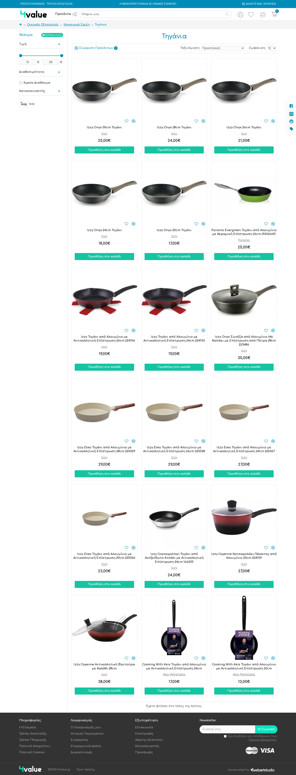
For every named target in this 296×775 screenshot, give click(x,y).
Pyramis (244, 240)
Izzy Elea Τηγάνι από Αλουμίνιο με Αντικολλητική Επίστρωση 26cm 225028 (174, 449)
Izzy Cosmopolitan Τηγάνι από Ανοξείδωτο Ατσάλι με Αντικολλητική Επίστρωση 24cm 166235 (174, 558)
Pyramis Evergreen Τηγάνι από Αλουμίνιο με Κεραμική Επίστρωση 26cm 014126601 (243, 232)
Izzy (104, 133)
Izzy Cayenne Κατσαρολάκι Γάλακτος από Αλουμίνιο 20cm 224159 (244, 556)
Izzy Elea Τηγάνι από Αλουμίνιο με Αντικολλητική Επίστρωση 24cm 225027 (244, 449)
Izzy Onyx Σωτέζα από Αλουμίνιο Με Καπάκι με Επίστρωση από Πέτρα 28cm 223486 (244, 340)
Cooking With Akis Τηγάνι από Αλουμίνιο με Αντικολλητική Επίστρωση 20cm (244, 666)
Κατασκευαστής (32, 91)
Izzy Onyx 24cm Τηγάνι (104, 230)
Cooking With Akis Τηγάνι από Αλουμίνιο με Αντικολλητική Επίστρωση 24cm (174, 666)
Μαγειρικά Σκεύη (77, 24)
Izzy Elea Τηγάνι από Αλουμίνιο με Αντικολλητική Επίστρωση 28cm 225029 (104, 449)
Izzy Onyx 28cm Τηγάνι (174, 127)
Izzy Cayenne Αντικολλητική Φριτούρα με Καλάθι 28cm (104, 666)
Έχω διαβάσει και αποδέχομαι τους (252, 738)
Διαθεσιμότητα (31, 72)
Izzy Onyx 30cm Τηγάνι (104, 127)
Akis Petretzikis (174, 674)
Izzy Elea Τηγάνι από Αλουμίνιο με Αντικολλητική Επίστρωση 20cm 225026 (104, 556)
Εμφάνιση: (257, 48)
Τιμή (23, 44)
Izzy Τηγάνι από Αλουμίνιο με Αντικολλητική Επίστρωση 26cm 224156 (104, 339)
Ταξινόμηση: (190, 48)
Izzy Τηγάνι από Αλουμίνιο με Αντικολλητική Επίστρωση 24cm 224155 (174, 339)
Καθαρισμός (53, 35)
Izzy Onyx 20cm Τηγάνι (174, 230)
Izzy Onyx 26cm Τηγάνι (244, 127)
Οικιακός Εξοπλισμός (43, 24)
